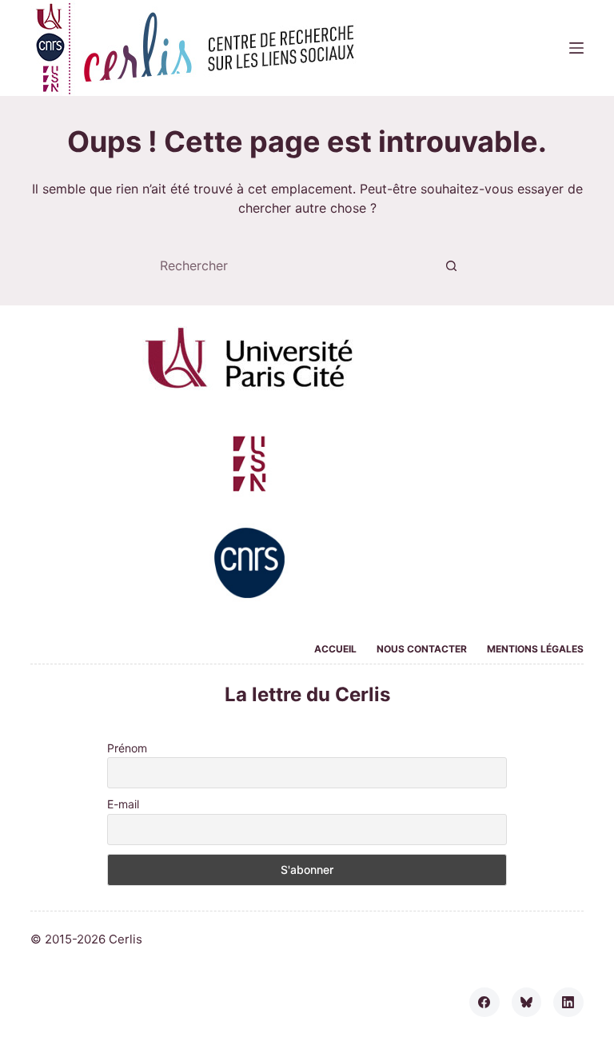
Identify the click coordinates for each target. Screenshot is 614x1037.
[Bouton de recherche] (451, 265)
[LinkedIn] (568, 1002)
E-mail (123, 804)
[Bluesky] (527, 1002)
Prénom (127, 748)
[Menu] (576, 48)
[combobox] (292, 265)
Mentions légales (535, 649)
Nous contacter (422, 649)
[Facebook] (484, 1002)
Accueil (335, 649)
